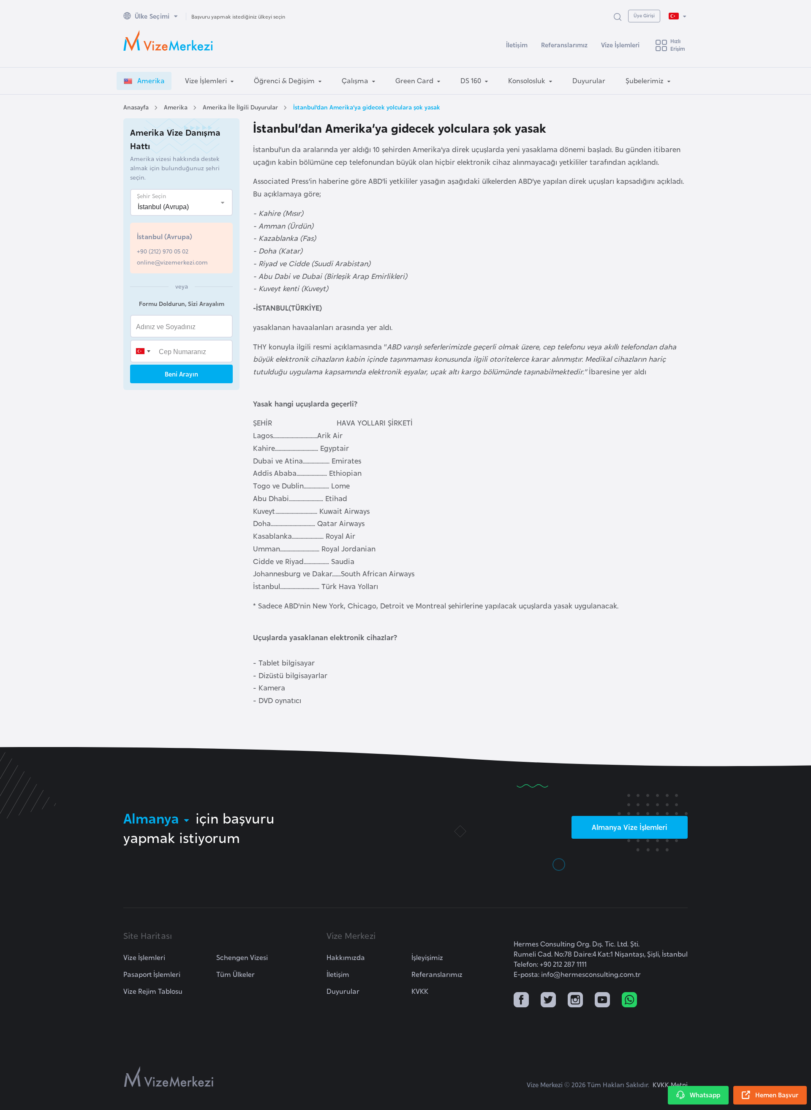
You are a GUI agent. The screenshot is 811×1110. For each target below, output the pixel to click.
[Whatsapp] (629, 1000)
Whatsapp (705, 1094)
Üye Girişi (644, 15)
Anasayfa (136, 106)
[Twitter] (548, 1000)
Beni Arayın (181, 374)
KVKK (419, 991)
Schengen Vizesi (242, 957)
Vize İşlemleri (620, 44)
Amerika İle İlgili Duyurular (240, 106)
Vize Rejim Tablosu (152, 991)
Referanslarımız (564, 44)
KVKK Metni (670, 1084)
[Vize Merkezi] (168, 40)
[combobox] (142, 351)
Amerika (176, 106)
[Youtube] (602, 1000)
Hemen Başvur (776, 1094)
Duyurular (343, 991)
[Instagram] (575, 1000)
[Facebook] (521, 1000)
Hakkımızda (346, 957)
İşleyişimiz (427, 957)
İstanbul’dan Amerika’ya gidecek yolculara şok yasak (366, 106)
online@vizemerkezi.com (172, 261)
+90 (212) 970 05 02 (162, 250)
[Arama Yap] (617, 16)
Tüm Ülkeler (235, 974)
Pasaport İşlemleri (151, 974)
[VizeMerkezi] (168, 1076)
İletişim (517, 44)
